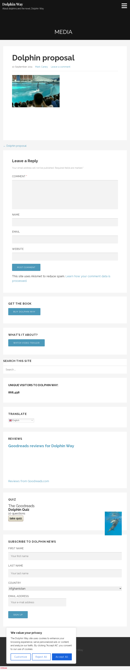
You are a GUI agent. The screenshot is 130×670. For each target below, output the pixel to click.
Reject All (41, 657)
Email (16, 231)
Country (14, 582)
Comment (19, 176)
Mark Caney (41, 66)
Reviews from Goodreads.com (28, 481)
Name (16, 214)
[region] (41, 646)
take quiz (16, 518)
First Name (16, 548)
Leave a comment (60, 66)
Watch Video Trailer (26, 343)
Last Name (15, 565)
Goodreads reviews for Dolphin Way (41, 446)
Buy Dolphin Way (24, 311)
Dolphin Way (12, 4)
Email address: (18, 596)
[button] (125, 6)
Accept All (62, 657)
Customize (20, 657)
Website (18, 248)
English (15, 420)
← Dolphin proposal (14, 145)
